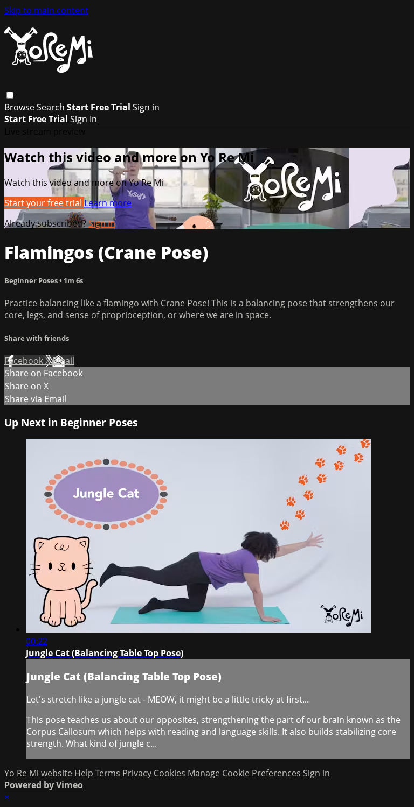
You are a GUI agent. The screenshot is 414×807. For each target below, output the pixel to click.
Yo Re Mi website (38, 773)
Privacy (138, 773)
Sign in (146, 107)
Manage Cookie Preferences (245, 773)
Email (63, 361)
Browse (20, 107)
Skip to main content (46, 10)
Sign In (83, 119)
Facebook (24, 361)
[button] (9, 95)
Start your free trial (44, 203)
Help (84, 773)
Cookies (171, 773)
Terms (108, 773)
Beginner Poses (31, 280)
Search (52, 107)
